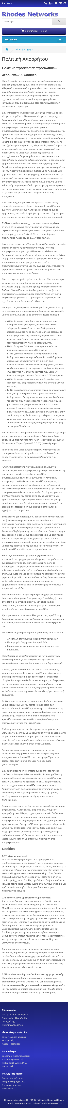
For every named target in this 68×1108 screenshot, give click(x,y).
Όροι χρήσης (8, 1021)
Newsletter (7, 1088)
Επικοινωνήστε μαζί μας (14, 1037)
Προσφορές (8, 1066)
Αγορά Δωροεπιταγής (13, 1059)
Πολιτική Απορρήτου (24, 49)
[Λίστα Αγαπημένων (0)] (56, 3)
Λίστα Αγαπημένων (12, 1085)
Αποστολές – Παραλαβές (14, 1018)
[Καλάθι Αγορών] (60, 3)
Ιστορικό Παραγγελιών (13, 1081)
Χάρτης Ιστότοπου (11, 1044)
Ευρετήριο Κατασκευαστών (16, 1056)
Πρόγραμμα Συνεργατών (14, 1063)
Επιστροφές (8, 1040)
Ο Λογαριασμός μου (12, 1078)
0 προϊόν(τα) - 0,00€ (35, 31)
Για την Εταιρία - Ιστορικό (15, 1014)
